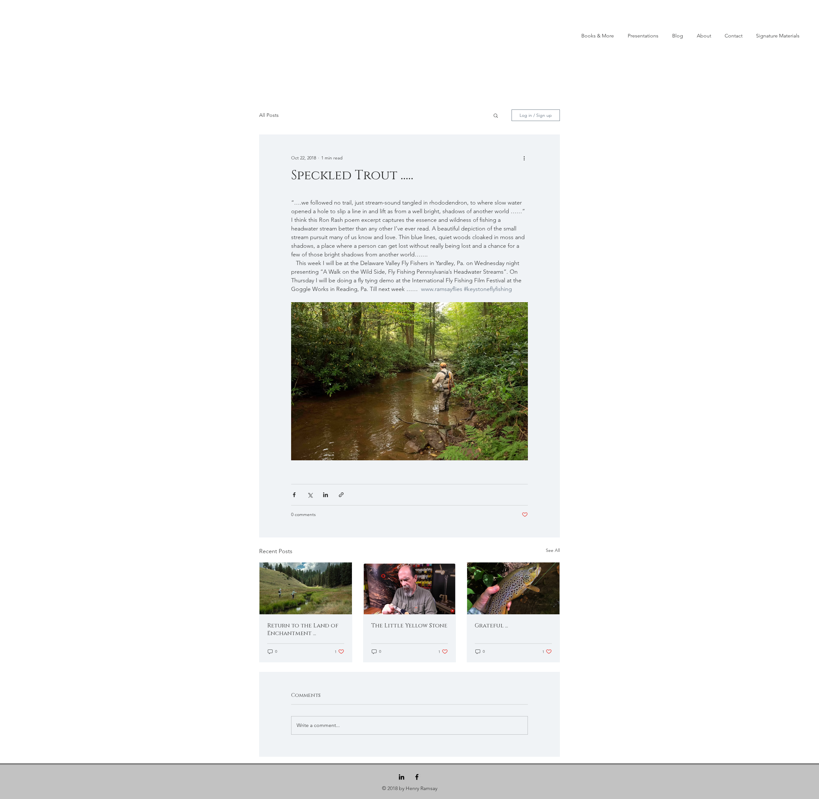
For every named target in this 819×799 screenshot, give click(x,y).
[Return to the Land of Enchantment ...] (305, 588)
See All (553, 550)
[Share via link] (341, 495)
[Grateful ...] (513, 588)
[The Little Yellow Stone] (409, 588)
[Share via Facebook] (294, 495)
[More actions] (524, 158)
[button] (496, 115)
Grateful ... (491, 626)
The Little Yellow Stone (409, 626)
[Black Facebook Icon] (417, 777)
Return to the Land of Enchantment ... (302, 629)
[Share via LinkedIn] (325, 495)
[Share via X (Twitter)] (310, 495)
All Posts (269, 115)
